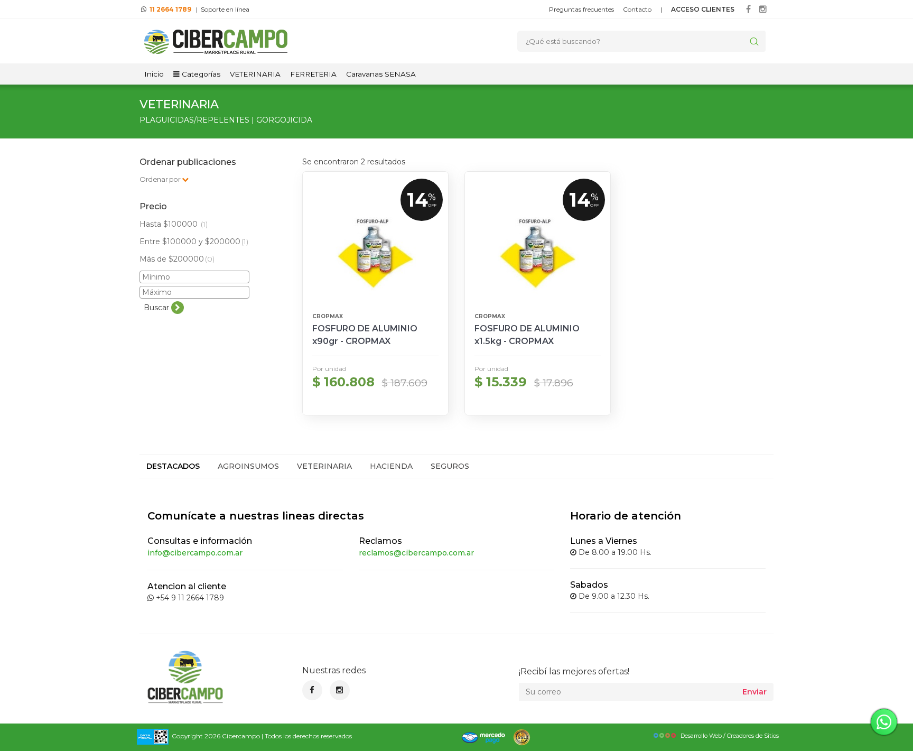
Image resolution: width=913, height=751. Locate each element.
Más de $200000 (177, 259)
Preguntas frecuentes (581, 9)
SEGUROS (450, 466)
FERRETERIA (313, 74)
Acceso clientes (702, 9)
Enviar (754, 692)
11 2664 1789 (170, 9)
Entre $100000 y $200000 (193, 241)
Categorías (200, 74)
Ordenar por (160, 179)
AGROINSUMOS (248, 466)
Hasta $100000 (173, 224)
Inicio (154, 74)
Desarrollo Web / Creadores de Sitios (730, 735)
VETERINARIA (255, 74)
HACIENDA (391, 466)
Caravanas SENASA (381, 74)
